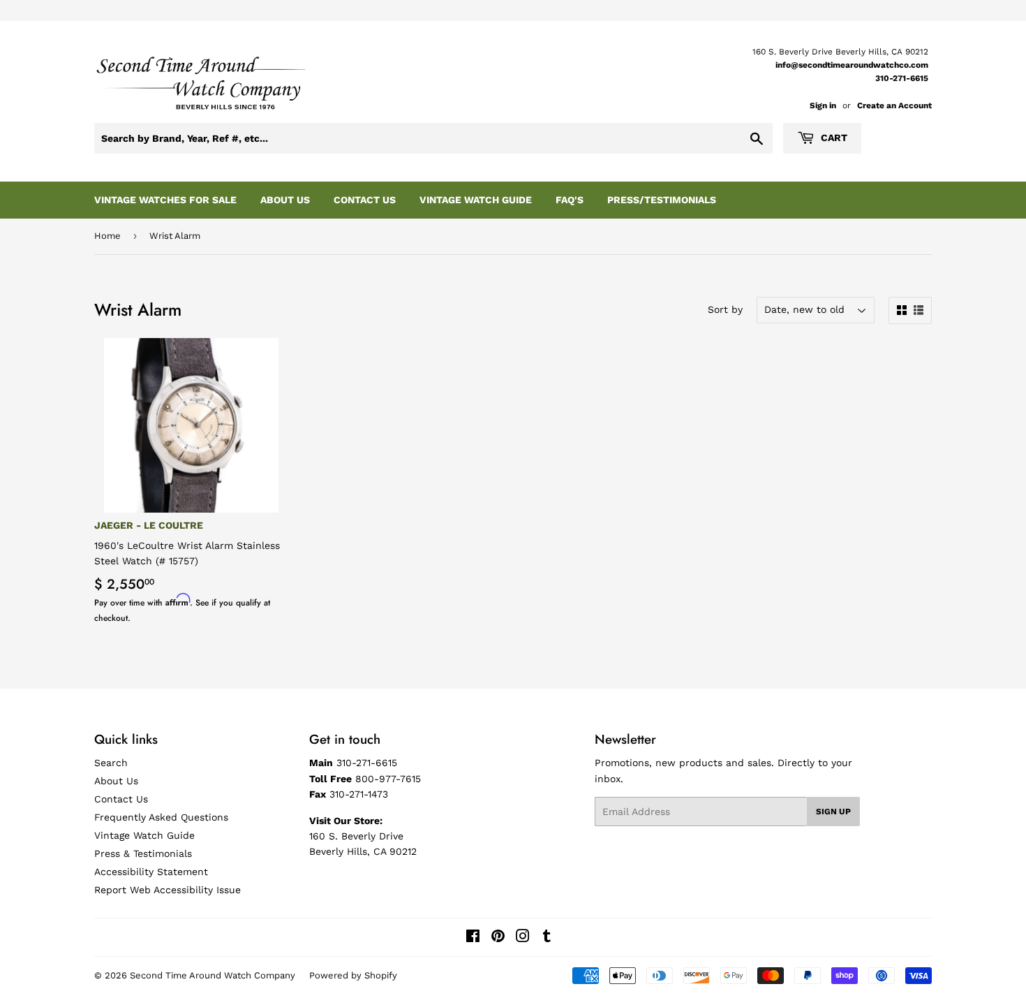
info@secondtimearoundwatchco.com (851, 65)
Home (107, 235)
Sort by (725, 309)
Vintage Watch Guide (475, 199)
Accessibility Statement (151, 871)
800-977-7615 (388, 778)
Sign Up (833, 811)
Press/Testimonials (661, 199)
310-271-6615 (901, 78)
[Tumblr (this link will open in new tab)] (546, 938)
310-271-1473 (358, 794)
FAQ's (569, 199)
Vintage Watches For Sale (165, 199)
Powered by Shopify (353, 975)
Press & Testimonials (143, 853)
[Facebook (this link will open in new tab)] (473, 938)
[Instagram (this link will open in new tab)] (523, 938)
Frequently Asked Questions (161, 817)
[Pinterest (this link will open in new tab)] (498, 938)
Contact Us (365, 199)
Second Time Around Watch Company (212, 975)
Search (111, 762)
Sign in (823, 105)
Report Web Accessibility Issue (167, 889)
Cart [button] (832, 137)
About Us (285, 199)
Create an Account (894, 105)
